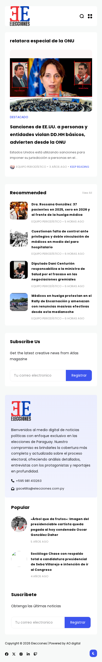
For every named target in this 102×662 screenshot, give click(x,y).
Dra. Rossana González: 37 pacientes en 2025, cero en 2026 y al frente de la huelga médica (60, 209)
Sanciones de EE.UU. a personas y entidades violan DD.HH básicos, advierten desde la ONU (48, 134)
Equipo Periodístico (31, 167)
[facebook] (6, 654)
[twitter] (14, 654)
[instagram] (21, 654)
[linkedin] (28, 654)
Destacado (19, 117)
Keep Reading (79, 167)
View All (87, 193)
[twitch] (35, 654)
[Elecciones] (20, 16)
